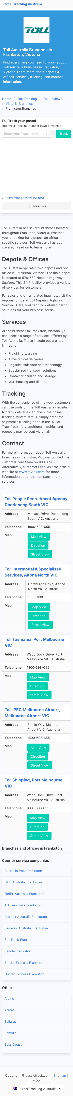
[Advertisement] (36, 167)
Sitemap (60, 1075)
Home (6, 99)
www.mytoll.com (32, 472)
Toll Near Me (36, 206)
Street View (40, 554)
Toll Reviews (52, 99)
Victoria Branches (19, 104)
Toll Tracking (27, 99)
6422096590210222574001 (25, 198)
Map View (38, 537)
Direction (38, 545)
